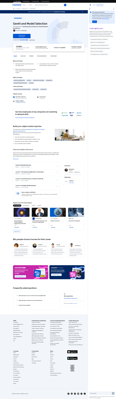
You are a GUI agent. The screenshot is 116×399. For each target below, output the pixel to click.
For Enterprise (16, 371)
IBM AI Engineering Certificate (38, 336)
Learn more (32, 40)
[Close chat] (113, 9)
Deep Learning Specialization (56, 330)
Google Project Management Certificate (37, 331)
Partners (33, 355)
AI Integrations (49, 80)
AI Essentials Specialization (55, 322)
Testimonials (53, 56)
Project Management (17, 336)
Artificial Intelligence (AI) (18, 324)
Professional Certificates (18, 365)
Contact (51, 365)
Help (51, 361)
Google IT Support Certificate (38, 328)
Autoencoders (35, 89)
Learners (33, 352)
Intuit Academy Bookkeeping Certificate (37, 342)
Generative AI (43, 89)
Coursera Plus (16, 363)
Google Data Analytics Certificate (38, 326)
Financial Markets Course (55, 336)
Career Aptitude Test (73, 322)
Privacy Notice (105, 18)
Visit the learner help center (70, 298)
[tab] (17, 205)
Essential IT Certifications (74, 333)
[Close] (82, 12)
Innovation (31, 83)
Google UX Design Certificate (37, 334)
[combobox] (47, 5)
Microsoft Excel (16, 334)
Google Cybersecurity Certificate (38, 324)
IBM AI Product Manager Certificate (39, 338)
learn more (75, 303)
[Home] (13, 8)
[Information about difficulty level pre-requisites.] (47, 48)
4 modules (19, 46)
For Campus (15, 375)
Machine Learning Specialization (56, 338)
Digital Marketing (16, 330)
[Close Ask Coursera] (90, 5)
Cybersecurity (16, 326)
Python (14, 338)
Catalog (14, 361)
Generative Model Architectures (20, 83)
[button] (30, 5)
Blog (33, 359)
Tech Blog (34, 363)
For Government (16, 373)
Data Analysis (32, 8)
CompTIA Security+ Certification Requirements (75, 330)
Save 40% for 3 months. (59, 12)
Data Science (25, 8)
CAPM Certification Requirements (75, 324)
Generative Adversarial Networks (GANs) (22, 89)
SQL (14, 340)
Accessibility (52, 363)
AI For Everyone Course (55, 326)
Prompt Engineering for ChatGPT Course (56, 340)
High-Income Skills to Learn (74, 335)
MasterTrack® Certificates (18, 367)
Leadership (15, 357)
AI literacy (29, 80)
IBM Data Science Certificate (37, 340)
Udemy (14, 383)
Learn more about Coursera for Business (24, 117)
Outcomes (23, 56)
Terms (51, 357)
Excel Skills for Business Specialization (55, 333)
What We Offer (16, 355)
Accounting (15, 322)
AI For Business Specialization (56, 324)
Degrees (15, 369)
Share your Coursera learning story (76, 344)
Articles (51, 367)
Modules (31, 56)
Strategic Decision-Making (38, 80)
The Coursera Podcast (36, 361)
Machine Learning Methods (19, 80)
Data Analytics (16, 328)
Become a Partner (17, 377)
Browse (18, 8)
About (15, 56)
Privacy (51, 359)
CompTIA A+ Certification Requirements (74, 327)
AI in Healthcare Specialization (56, 328)
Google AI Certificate (36, 322)
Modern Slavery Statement (55, 373)
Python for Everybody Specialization (54, 344)
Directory (52, 369)
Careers (15, 359)
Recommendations (42, 56)
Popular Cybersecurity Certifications (73, 342)
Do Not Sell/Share (53, 375)
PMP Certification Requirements (75, 339)
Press (51, 352)
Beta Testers (34, 357)
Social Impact (16, 379)
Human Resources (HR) (17, 332)
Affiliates (52, 371)
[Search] (65, 5)
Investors (52, 355)
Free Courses (16, 381)
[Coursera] (17, 5)
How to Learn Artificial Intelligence (75, 337)
